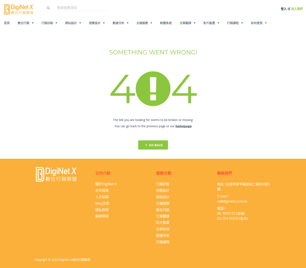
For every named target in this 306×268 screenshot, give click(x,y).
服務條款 (102, 216)
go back (156, 145)
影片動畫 (209, 23)
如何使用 (257, 23)
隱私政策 (102, 210)
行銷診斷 (47, 23)
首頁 (7, 23)
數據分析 (119, 23)
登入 (284, 9)
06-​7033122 (226, 213)
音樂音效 (162, 229)
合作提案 (102, 190)
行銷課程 (233, 23)
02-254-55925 (227, 218)
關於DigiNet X (106, 184)
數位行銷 (24, 23)
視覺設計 (95, 23)
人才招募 (102, 197)
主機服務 (142, 23)
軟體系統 (166, 23)
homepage (183, 126)
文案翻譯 (186, 23)
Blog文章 (102, 203)
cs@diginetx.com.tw (232, 201)
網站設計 (71, 23)
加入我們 (297, 9)
